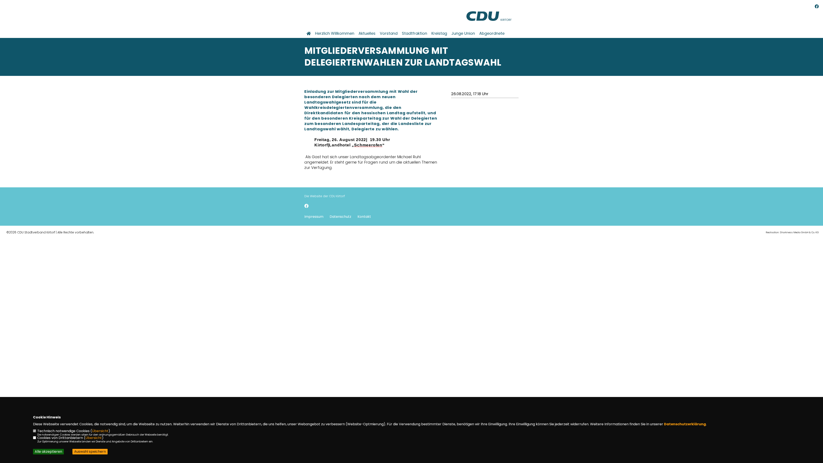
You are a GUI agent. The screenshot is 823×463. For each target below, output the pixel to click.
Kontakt (364, 216)
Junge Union (463, 33)
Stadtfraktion (414, 33)
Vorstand (389, 33)
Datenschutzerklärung (685, 424)
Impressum (313, 216)
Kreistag (439, 33)
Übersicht (100, 430)
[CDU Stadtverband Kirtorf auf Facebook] (306, 206)
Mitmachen (325, 42)
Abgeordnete (492, 33)
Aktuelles (367, 33)
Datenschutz (340, 216)
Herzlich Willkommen (334, 33)
